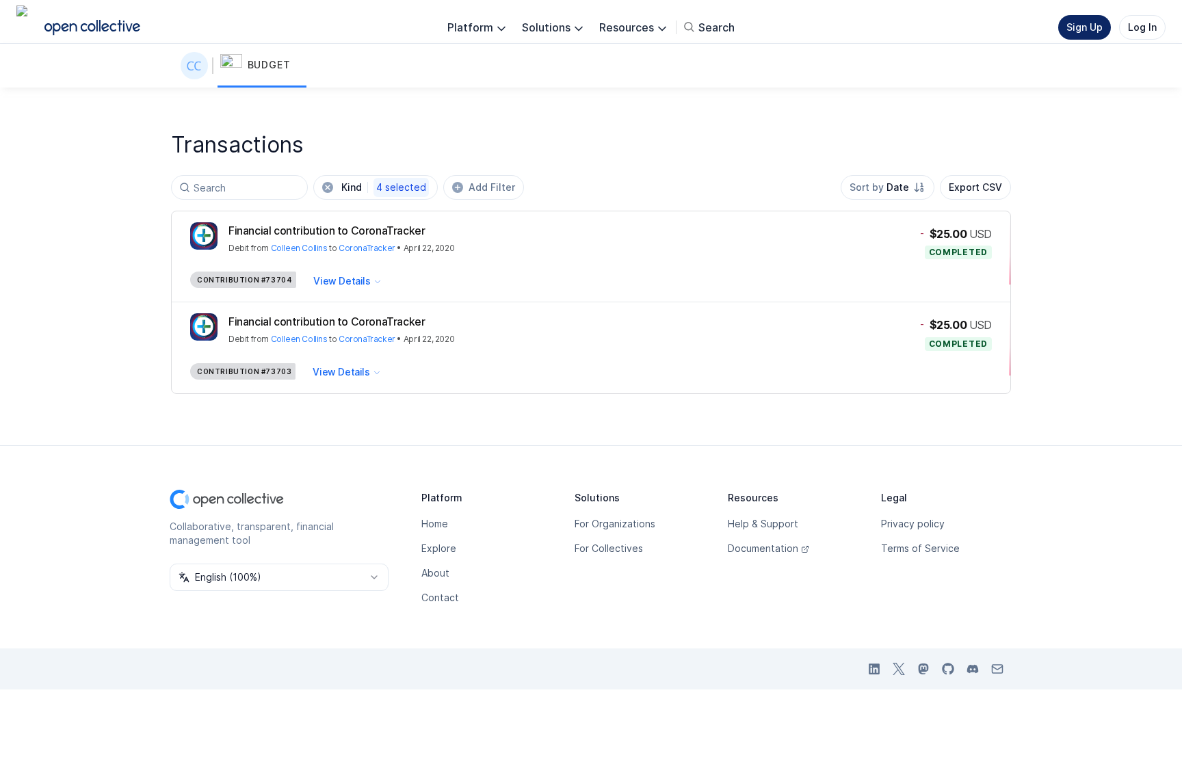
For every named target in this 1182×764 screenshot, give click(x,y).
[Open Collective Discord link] (972, 669)
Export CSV (975, 187)
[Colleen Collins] (197, 65)
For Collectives (609, 548)
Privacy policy (913, 523)
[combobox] (887, 187)
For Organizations (615, 523)
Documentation (763, 548)
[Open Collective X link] (898, 669)
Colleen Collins (299, 248)
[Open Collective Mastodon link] (923, 669)
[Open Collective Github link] (948, 669)
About (435, 573)
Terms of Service (920, 548)
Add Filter (492, 187)
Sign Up (1084, 27)
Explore (438, 548)
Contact (440, 597)
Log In (1142, 27)
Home (434, 523)
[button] (262, 66)
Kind (383, 187)
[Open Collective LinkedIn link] (874, 669)
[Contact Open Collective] (997, 669)
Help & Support (763, 523)
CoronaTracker (367, 248)
